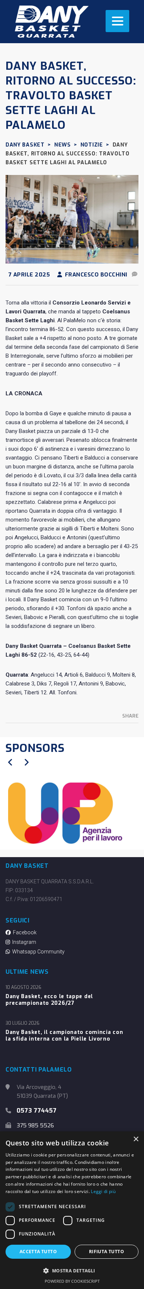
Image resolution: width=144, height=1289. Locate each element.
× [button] (135, 1139)
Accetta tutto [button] (38, 1251)
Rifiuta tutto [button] (106, 1251)
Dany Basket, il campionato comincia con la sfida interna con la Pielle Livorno (64, 1035)
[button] (72, 1270)
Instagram (23, 942)
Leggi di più (103, 1191)
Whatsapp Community (37, 952)
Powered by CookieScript (72, 1281)
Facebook (24, 932)
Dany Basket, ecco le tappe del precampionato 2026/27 (49, 1000)
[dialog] (72, 1210)
